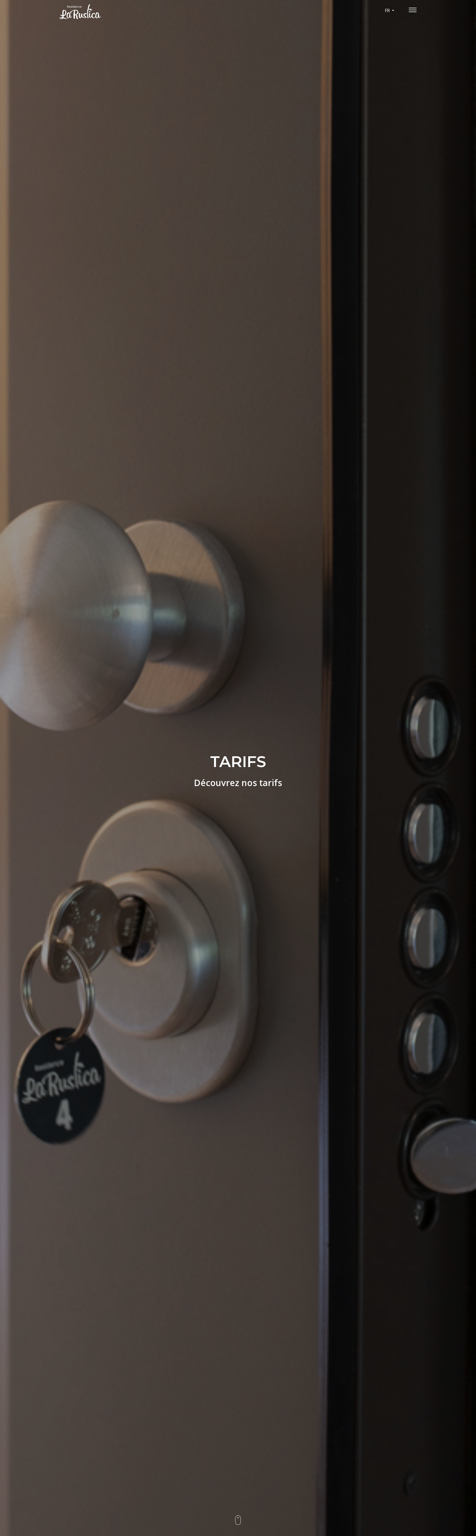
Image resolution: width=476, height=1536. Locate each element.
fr (388, 10)
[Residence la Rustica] (117, 11)
